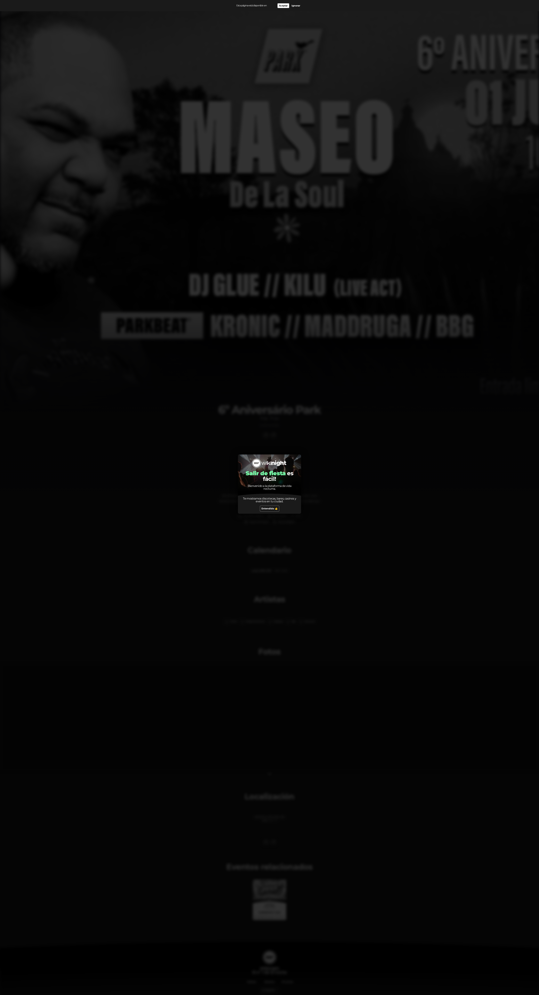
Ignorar (296, 5)
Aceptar (283, 5)
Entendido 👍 (269, 508)
